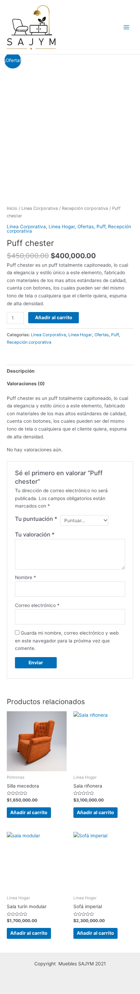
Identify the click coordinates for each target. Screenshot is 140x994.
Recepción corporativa (85, 208)
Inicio (12, 208)
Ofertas (85, 226)
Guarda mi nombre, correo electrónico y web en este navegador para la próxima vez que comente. (67, 640)
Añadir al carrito (53, 317)
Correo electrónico (37, 605)
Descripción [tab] (21, 371)
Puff (101, 226)
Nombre (25, 577)
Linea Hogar (62, 226)
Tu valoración (35, 534)
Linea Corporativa (39, 208)
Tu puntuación (36, 518)
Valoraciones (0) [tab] (26, 383)
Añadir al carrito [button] (28, 812)
